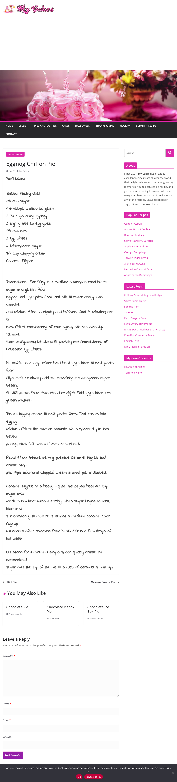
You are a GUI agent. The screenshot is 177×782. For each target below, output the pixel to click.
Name (7, 704)
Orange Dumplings (135, 252)
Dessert (23, 125)
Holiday (125, 125)
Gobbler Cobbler (133, 223)
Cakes (66, 125)
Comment (9, 656)
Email (7, 720)
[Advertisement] (88, 44)
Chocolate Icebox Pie (60, 609)
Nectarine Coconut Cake (138, 269)
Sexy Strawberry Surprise (138, 240)
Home (9, 125)
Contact (11, 134)
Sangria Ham (131, 306)
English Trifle (131, 341)
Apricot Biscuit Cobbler (137, 229)
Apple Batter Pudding (136, 246)
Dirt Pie (12, 582)
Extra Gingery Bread (135, 318)
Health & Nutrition (135, 367)
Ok (79, 776)
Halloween (82, 125)
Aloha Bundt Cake (134, 263)
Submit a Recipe (146, 125)
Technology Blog (133, 372)
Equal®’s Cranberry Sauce (139, 335)
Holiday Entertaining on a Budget (143, 295)
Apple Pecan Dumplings (138, 275)
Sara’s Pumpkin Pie (135, 301)
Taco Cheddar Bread (136, 258)
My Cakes (24, 171)
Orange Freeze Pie (103, 582)
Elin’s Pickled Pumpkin (137, 346)
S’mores (128, 312)
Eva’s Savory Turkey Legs (138, 323)
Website (7, 737)
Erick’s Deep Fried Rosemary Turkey (144, 329)
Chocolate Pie (17, 607)
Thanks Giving (105, 125)
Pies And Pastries (45, 125)
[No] (172, 773)
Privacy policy (93, 776)
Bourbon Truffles (134, 235)
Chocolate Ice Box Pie (98, 609)
